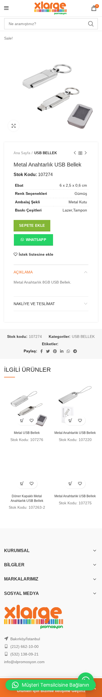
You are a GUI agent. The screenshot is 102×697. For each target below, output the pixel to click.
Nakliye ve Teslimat (34, 304)
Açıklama (23, 272)
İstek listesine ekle (36, 254)
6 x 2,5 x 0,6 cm (73, 185)
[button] (33, 241)
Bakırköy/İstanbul (25, 639)
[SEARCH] (90, 23)
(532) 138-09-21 (24, 654)
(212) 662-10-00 (24, 646)
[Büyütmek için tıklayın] (13, 125)
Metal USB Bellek (27, 433)
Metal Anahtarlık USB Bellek (75, 433)
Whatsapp (36, 240)
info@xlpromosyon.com (24, 662)
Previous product (75, 153)
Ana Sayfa (22, 153)
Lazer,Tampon (75, 210)
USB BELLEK (45, 153)
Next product (85, 153)
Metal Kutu (78, 202)
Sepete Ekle (32, 226)
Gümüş (81, 193)
